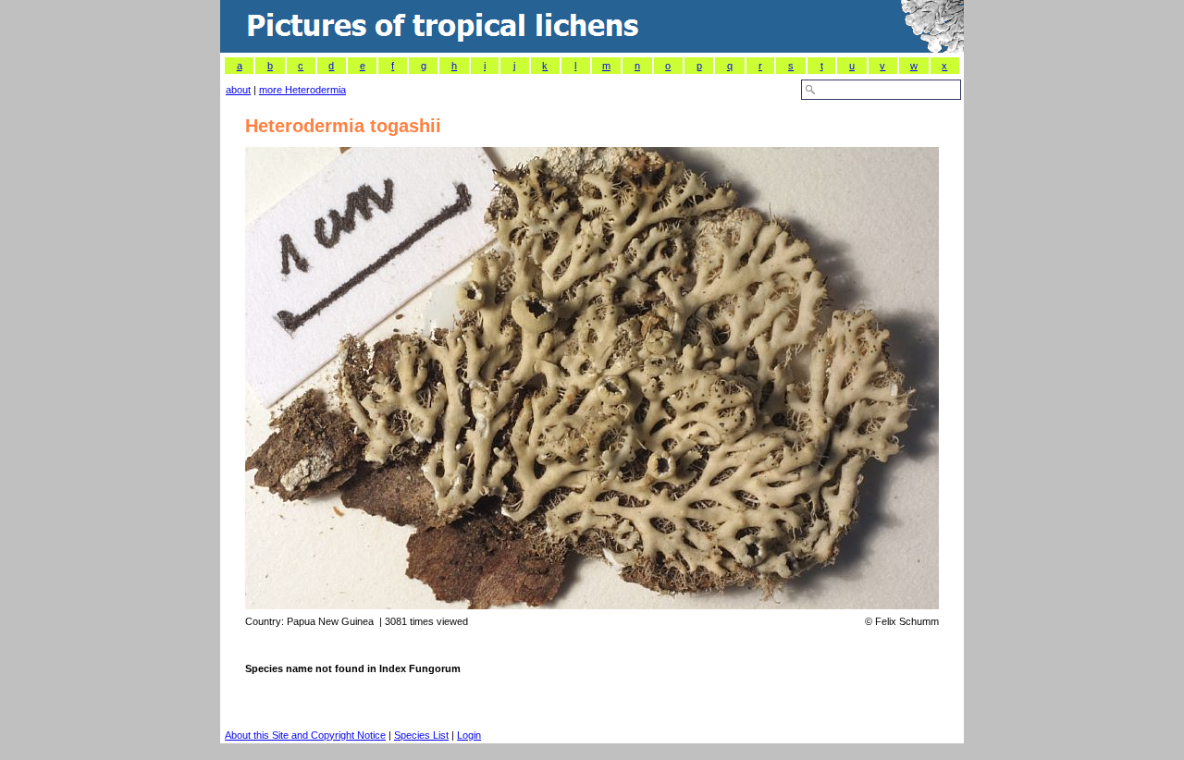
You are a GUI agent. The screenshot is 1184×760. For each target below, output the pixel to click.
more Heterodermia (302, 89)
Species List (421, 735)
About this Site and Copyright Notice (305, 735)
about (238, 89)
